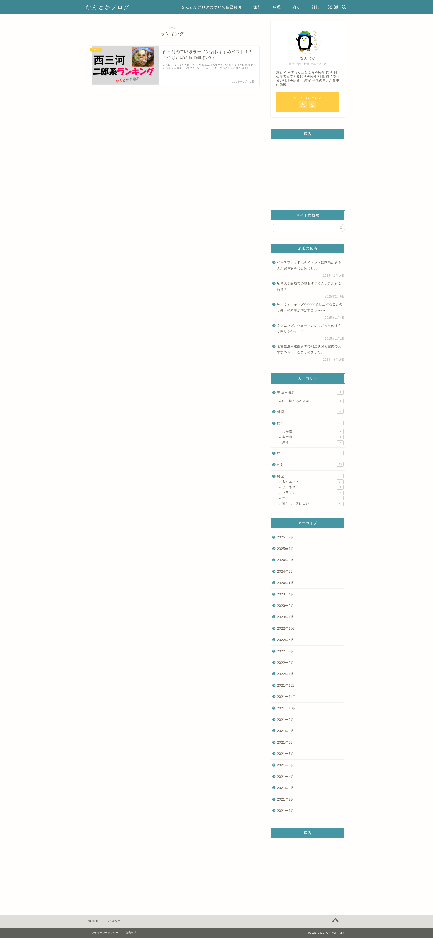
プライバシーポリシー (105, 932)
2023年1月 (285, 617)
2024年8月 (285, 560)
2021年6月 (285, 754)
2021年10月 (286, 708)
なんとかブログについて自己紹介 (211, 7)
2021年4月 (285, 777)
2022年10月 (286, 628)
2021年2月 (285, 799)
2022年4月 (285, 640)
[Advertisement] (308, 171)
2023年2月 (285, 606)
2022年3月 (285, 651)
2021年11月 (286, 697)
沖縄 (311, 442)
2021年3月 (285, 788)
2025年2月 (285, 537)
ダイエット (312, 481)
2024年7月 (285, 571)
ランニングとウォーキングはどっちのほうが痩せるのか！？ (309, 328)
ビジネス (311, 487)
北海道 (311, 431)
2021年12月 (286, 685)
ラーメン (312, 498)
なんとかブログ (108, 7)
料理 (277, 7)
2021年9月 (285, 720)
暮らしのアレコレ (312, 503)
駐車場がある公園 (311, 401)
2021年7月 (285, 742)
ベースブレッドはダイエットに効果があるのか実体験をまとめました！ (309, 265)
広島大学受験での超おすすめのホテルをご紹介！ (309, 286)
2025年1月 (285, 549)
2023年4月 (285, 594)
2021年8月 (285, 731)
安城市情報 (309, 393)
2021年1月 (285, 811)
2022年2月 (285, 663)
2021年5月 (285, 765)
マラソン (311, 492)
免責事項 (131, 932)
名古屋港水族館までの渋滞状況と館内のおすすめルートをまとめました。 (309, 349)
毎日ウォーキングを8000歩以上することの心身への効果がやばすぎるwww (310, 307)
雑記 (316, 7)
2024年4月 (285, 583)
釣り (296, 7)
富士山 (311, 437)
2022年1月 (285, 674)
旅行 (257, 7)
